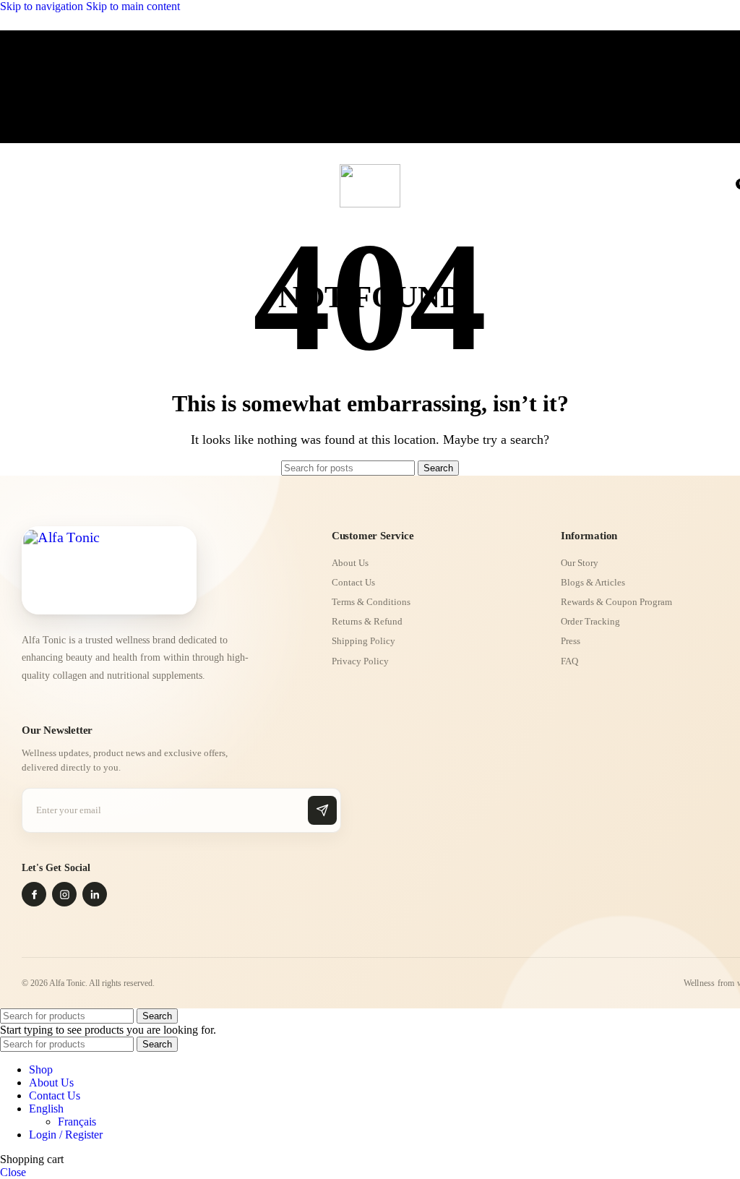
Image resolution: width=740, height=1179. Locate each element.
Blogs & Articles (593, 582)
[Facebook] (34, 894)
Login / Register (66, 1134)
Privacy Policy (360, 661)
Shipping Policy (363, 640)
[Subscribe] (322, 810)
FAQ (569, 661)
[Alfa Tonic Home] (109, 570)
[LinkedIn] (94, 894)
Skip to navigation (43, 6)
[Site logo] (370, 203)
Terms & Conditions (371, 601)
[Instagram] (64, 894)
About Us (350, 562)
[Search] (725, 182)
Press (570, 640)
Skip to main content (133, 6)
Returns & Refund (367, 621)
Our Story (579, 562)
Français (77, 1121)
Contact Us (353, 582)
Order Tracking (590, 621)
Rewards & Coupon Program (616, 601)
